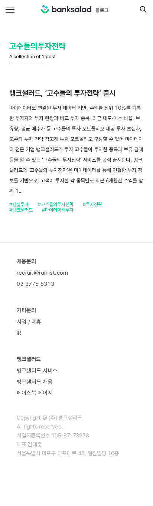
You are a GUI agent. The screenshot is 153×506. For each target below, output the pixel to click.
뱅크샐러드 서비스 (37, 370)
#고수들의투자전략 (56, 204)
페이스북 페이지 (35, 393)
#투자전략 (92, 204)
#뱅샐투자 (19, 204)
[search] (141, 9)
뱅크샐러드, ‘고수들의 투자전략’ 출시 (62, 93)
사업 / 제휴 (29, 321)
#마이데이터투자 (58, 210)
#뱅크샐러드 (21, 210)
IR (19, 333)
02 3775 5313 (35, 284)
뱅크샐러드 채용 (35, 381)
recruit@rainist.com (42, 272)
